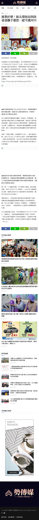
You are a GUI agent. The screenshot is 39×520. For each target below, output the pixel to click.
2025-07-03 (4, 24)
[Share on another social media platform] (33, 53)
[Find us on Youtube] (4, 513)
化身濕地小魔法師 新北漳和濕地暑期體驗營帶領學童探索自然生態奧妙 (19, 287)
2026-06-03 (13, 395)
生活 (17, 8)
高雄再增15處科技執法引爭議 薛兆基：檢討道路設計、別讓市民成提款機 (23, 392)
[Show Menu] (2, 3)
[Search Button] (37, 3)
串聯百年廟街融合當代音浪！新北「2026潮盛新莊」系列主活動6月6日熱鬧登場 (24, 384)
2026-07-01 (4, 318)
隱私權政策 (11, 517)
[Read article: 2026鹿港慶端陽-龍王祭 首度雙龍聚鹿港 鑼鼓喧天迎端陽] (5, 400)
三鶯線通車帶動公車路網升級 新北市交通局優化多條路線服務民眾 (23, 367)
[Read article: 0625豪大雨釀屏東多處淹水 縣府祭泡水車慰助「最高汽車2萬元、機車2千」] (19, 330)
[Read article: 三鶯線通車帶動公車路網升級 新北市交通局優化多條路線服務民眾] (5, 368)
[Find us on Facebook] (1, 513)
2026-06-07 (13, 403)
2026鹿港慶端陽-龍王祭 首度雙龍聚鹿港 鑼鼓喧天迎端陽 (23, 400)
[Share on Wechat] (24, 53)
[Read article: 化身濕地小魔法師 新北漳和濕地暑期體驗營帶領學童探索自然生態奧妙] (19, 276)
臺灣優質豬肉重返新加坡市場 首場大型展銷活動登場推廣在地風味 (19, 260)
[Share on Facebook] (5, 53)
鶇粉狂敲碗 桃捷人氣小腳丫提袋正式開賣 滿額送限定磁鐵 (18, 315)
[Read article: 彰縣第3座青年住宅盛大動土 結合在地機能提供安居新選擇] (5, 376)
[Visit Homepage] (19, 3)
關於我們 (3, 517)
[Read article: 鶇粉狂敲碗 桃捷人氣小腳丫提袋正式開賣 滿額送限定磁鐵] (19, 303)
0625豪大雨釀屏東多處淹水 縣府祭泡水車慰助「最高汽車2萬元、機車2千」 (19, 342)
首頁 (2, 13)
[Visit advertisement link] (19, 448)
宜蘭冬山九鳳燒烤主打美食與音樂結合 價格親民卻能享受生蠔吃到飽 (23, 359)
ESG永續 (10, 8)
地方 (29, 8)
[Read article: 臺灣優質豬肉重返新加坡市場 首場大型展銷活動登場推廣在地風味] (19, 248)
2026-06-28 (13, 370)
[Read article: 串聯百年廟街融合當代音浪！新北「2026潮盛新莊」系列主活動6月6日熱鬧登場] (5, 384)
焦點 (2, 8)
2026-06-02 (13, 387)
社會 (23, 8)
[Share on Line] (15, 53)
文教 (35, 8)
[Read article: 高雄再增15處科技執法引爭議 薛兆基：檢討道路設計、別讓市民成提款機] (5, 392)
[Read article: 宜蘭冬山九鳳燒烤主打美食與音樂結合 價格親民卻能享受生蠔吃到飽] (5, 360)
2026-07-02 (4, 263)
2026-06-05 (13, 362)
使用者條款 (19, 517)
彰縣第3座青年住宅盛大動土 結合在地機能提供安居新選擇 (23, 375)
